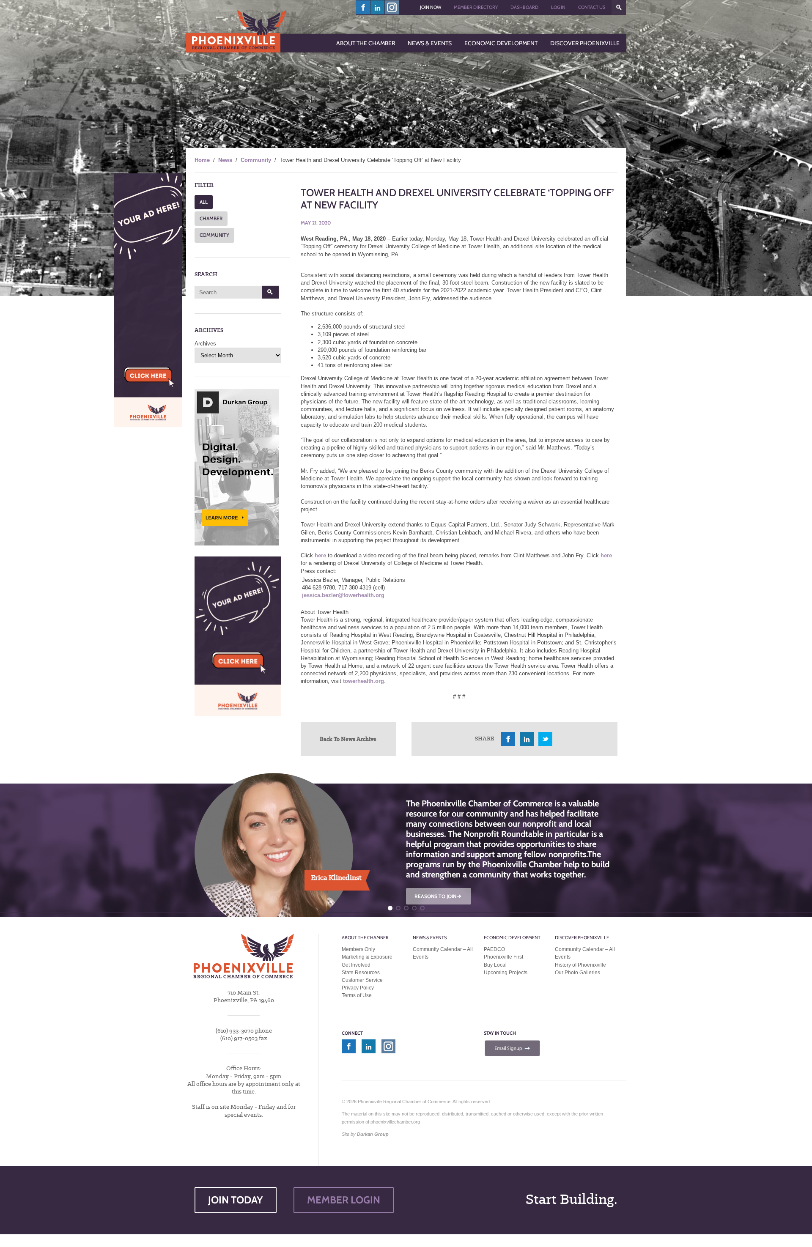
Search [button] (270, 292)
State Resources (361, 973)
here (320, 555)
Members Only (358, 949)
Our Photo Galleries (577, 973)
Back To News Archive (348, 739)
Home (202, 160)
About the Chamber (365, 937)
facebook (363, 7)
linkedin (377, 7)
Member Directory (476, 7)
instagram (392, 7)
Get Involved (356, 965)
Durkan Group (373, 1134)
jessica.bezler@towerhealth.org (343, 595)
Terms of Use (357, 995)
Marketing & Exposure (367, 957)
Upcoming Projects (505, 973)
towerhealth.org (363, 681)
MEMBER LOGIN (343, 1200)
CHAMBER (211, 218)
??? (619, 7)
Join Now (430, 7)
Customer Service (362, 980)
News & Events (430, 937)
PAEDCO (494, 949)
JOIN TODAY (235, 1200)
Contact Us (591, 7)
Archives (205, 343)
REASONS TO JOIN (438, 896)
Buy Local (495, 965)
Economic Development (512, 937)
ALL (204, 202)
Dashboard (524, 7)
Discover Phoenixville (582, 937)
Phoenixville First (503, 957)
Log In (558, 7)
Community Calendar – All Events (443, 953)
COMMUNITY (214, 235)
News (225, 160)
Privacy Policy (358, 988)
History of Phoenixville (580, 965)
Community (256, 160)
